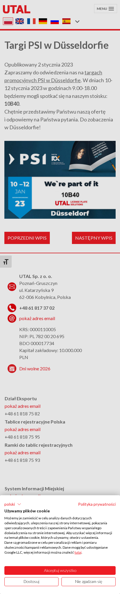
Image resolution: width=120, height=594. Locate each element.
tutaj (78, 552)
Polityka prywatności (97, 504)
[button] (12, 504)
